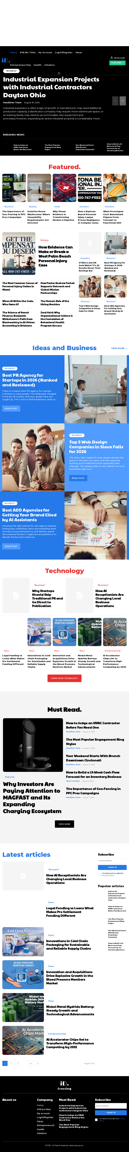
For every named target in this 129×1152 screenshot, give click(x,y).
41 (31, 1063)
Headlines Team (12, 102)
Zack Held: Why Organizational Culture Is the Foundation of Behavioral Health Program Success (57, 319)
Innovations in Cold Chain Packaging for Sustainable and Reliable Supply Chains (39, 661)
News (6, 651)
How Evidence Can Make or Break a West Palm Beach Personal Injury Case (56, 256)
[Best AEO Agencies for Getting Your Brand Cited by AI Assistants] (115, 286)
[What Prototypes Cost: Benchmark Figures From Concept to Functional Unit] (115, 188)
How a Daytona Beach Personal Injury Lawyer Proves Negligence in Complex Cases (89, 217)
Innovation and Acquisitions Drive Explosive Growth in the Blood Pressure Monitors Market (64, 661)
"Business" (9, 207)
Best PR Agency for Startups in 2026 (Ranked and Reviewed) (114, 267)
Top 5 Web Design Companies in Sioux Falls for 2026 (89, 308)
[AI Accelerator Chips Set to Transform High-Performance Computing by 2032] (115, 632)
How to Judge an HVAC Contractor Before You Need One (23, 147)
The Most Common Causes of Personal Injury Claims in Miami (19, 286)
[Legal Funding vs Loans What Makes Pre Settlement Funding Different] (14, 632)
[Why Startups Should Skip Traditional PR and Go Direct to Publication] (16, 595)
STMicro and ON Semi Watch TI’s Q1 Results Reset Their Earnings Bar (90, 267)
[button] (59, 73)
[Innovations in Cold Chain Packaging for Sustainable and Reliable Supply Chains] (39, 632)
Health (57, 207)
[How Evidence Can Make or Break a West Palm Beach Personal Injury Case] (18, 253)
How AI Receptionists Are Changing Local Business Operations (109, 598)
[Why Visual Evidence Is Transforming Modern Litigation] (64, 188)
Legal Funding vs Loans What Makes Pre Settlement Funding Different (70, 912)
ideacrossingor (73, 781)
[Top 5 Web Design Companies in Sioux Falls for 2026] (90, 286)
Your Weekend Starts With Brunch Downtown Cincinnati (85, 147)
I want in (112, 867)
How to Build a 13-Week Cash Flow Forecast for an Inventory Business (115, 147)
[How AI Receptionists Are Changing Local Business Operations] (79, 595)
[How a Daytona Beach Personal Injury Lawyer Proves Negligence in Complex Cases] (89, 188)
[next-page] (123, 100)
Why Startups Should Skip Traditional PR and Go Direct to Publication (47, 598)
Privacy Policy (108, 875)
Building (32, 207)
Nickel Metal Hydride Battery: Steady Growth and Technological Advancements (89, 661)
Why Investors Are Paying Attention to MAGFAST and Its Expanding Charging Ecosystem (32, 797)
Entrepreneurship (113, 651)
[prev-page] (115, 100)
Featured (9, 777)
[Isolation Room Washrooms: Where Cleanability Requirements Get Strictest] (39, 188)
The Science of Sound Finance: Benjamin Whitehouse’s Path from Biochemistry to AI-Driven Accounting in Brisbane (18, 319)
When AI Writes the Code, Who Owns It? (18, 302)
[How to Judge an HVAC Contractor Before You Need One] (7, 147)
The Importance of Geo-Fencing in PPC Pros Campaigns (13, 214)
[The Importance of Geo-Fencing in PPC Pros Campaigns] (14, 188)
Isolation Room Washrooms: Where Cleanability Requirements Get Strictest (38, 217)
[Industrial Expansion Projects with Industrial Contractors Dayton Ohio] (102, 895)
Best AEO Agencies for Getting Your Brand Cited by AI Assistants (114, 310)
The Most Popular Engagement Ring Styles (53, 147)
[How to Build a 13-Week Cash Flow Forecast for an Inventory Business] (100, 147)
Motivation (84, 207)
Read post (78, 478)
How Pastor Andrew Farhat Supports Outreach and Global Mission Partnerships (58, 287)
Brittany (45, 240)
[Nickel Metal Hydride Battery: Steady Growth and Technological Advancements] (89, 632)
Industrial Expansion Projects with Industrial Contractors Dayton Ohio (51, 86)
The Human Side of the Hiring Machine (55, 302)
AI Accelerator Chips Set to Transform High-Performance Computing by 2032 (114, 661)
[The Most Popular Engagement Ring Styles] (38, 147)
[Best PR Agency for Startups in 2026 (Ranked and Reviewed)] (115, 243)
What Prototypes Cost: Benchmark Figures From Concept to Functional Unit (113, 217)
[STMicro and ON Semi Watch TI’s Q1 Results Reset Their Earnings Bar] (90, 243)
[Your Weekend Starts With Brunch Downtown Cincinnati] (69, 147)
